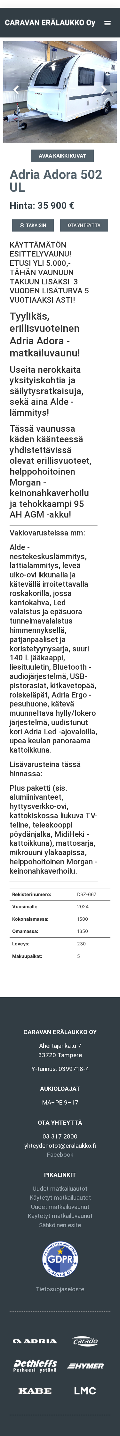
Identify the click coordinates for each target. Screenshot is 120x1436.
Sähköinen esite (60, 1225)
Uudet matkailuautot (60, 1188)
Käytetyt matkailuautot (60, 1197)
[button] (107, 22)
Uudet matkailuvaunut (60, 1207)
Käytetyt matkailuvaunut (60, 1216)
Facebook (60, 1154)
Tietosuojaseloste (60, 1289)
